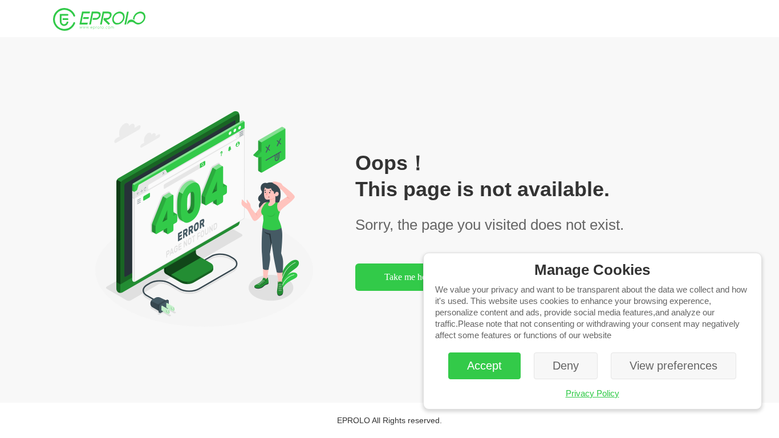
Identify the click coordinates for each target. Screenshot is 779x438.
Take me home (410, 277)
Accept (484, 365)
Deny (566, 365)
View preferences (673, 365)
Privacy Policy (592, 393)
